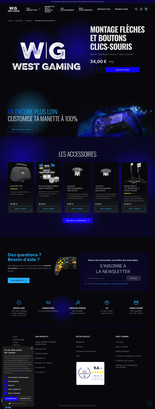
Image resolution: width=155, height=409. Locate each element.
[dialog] (18, 376)
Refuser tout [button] (25, 399)
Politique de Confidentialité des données (126, 366)
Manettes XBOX (41, 353)
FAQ (77, 356)
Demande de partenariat (85, 351)
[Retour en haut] (149, 403)
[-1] (92, 69)
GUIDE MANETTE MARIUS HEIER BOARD (45, 343)
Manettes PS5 (40, 349)
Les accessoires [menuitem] (67, 9)
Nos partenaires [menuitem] (86, 9)
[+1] (101, 69)
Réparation (80, 342)
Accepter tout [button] (11, 399)
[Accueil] (14, 9)
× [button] (32, 348)
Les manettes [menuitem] (32, 9)
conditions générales (102, 283)
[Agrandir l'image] (46, 56)
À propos (119, 342)
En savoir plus (17, 373)
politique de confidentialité (120, 283)
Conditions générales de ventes (128, 356)
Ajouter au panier (122, 70)
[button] (146, 9)
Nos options (40, 372)
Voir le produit (21, 209)
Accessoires (40, 367)
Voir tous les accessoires (76, 220)
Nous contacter (122, 347)
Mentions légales (122, 351)
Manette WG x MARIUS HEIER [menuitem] (49, 9)
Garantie (79, 347)
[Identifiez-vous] (141, 9)
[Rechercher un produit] (136, 9)
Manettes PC (40, 358)
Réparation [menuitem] (103, 9)
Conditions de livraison (125, 360)
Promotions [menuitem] (121, 9)
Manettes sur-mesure (43, 363)
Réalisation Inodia (91, 405)
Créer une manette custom (21, 129)
